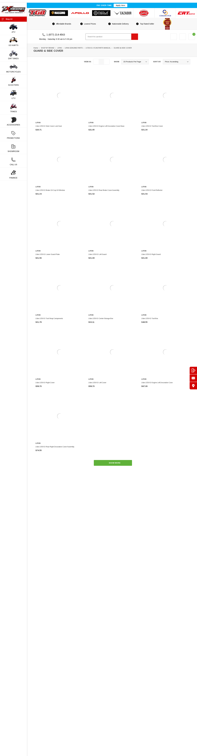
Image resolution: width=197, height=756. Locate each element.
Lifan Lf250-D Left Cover (97, 383)
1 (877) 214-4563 (56, 34)
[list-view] (96, 61)
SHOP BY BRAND (47, 48)
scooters (13, 85)
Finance (13, 178)
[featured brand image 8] (186, 13)
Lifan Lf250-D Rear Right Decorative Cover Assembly (55, 447)
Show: (117, 62)
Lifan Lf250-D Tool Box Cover (152, 126)
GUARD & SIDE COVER (123, 48)
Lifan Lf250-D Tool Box (149, 318)
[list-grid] (106, 61)
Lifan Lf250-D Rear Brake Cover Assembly (103, 190)
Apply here (120, 5)
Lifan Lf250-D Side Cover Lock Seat (49, 126)
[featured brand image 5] (122, 13)
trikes (13, 111)
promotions (13, 138)
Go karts (13, 45)
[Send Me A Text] (193, 370)
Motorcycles (13, 72)
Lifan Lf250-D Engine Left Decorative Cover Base (106, 126)
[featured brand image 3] (80, 13)
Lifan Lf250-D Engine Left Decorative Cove (157, 383)
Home (36, 48)
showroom (13, 151)
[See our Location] (193, 385)
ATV (13, 32)
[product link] (60, 95)
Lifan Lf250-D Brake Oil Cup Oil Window (50, 190)
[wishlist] (183, 37)
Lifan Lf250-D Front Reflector (151, 190)
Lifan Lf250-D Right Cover (45, 383)
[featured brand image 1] (58, 13)
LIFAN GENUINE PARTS (74, 48)
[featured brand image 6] (144, 13)
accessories (13, 125)
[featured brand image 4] (101, 13)
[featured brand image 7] (165, 13)
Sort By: (157, 62)
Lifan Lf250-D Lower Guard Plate (48, 254)
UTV (13, 98)
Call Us (13, 164)
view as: (87, 62)
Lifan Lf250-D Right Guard (151, 254)
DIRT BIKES (13, 58)
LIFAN (59, 48)
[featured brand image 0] (37, 13)
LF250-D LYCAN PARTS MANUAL (98, 48)
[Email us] (193, 378)
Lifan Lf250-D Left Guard (97, 254)
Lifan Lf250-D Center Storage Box (100, 318)
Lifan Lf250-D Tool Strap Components (49, 318)
